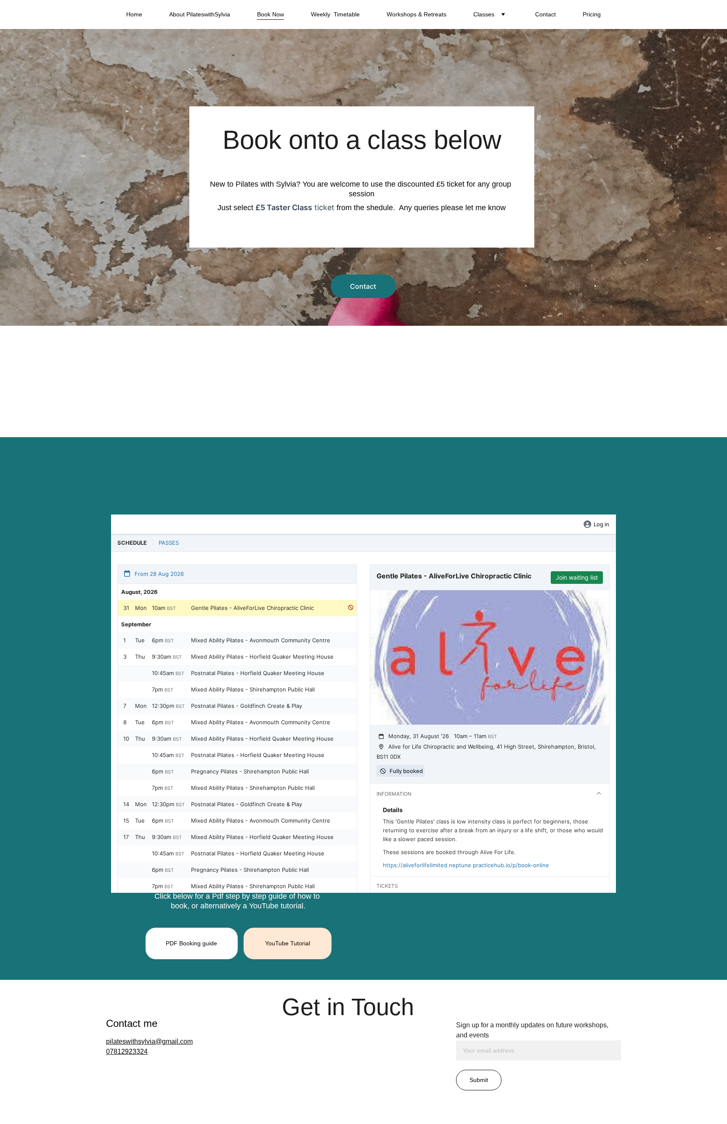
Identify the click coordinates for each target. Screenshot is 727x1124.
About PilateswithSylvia (199, 14)
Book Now (270, 14)
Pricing (592, 14)
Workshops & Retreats (416, 14)
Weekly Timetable (335, 14)
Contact (545, 14)
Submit (479, 1080)
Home (134, 14)
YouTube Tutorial (287, 943)
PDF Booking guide (191, 943)
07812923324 (127, 1051)
